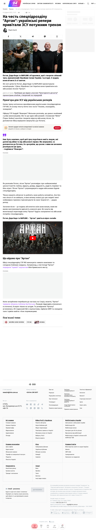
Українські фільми (41, 449)
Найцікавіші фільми (42, 447)
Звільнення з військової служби (75, 423)
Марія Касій (12, 30)
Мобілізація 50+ (70, 425)
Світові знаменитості (45, 3)
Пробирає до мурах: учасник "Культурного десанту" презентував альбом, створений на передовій (30, 94)
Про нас (51, 389)
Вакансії (82, 395)
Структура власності (85, 399)
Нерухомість (10, 466)
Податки (8, 457)
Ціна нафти (9, 447)
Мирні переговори (41, 428)
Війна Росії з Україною (44, 420)
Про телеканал (53, 399)
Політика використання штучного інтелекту (70, 395)
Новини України (11, 425)
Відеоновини (10, 430)
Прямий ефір (10, 428)
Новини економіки (12, 444)
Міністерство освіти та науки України (76, 447)
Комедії (38, 454)
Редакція (51, 392)
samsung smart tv (87, 512)
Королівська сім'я (69, 3)
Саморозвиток (69, 454)
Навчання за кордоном (72, 457)
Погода (8, 435)
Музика (58, 3)
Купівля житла (10, 471)
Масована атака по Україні (44, 433)
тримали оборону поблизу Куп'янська (19, 304)
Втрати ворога (40, 438)
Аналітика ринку (11, 468)
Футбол (38, 471)
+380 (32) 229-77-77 (61, 502)
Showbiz (5, 9)
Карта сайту (83, 405)
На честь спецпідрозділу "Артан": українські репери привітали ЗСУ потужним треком (39, 9)
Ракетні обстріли (41, 423)
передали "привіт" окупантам (15, 267)
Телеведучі (52, 402)
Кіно (37, 444)
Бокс (37, 468)
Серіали (38, 457)
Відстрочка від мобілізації (73, 433)
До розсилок (37, 489)
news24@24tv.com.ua (10, 392)
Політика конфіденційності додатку (69, 401)
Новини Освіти (70, 444)
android (55, 512)
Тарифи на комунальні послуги (15, 454)
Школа (67, 449)
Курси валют (10, 449)
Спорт (38, 466)
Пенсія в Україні (11, 459)
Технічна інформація (86, 389)
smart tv (76, 512)
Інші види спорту (41, 478)
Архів (81, 402)
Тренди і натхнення (12, 473)
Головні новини (11, 423)
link (27, 404)
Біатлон (38, 476)
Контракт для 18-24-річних (73, 430)
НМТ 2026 (68, 452)
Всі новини (10, 420)
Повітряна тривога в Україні (44, 430)
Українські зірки (29, 3)
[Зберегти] (57, 36)
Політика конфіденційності (69, 390)
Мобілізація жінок (70, 428)
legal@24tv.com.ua (72, 504)
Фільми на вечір (41, 452)
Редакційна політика (55, 395)
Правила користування (55, 408)
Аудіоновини (10, 433)
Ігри (81, 408)
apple (65, 512)
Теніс (37, 473)
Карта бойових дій (41, 425)
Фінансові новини (11, 452)
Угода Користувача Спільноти (69, 405)
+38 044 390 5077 (32, 392)
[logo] (15, 3)
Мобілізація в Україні (73, 420)
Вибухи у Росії (40, 435)
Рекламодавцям (53, 405)
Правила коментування (71, 409)
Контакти (82, 392)
